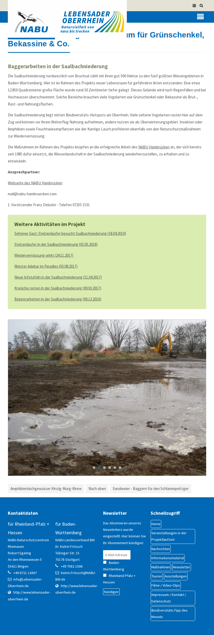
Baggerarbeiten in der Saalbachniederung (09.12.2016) (57, 299)
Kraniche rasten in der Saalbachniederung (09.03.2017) (57, 288)
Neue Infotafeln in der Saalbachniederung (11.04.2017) (58, 277)
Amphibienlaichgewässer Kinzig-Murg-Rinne (46, 488)
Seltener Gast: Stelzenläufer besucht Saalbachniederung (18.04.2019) (70, 233)
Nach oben (97, 488)
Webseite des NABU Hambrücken (35, 182)
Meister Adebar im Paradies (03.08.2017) (46, 266)
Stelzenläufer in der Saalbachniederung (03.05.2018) (56, 244)
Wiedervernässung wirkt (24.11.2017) (43, 255)
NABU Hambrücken (154, 146)
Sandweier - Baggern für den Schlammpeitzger (151, 488)
